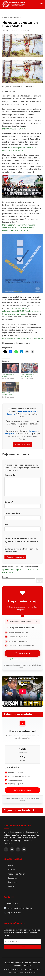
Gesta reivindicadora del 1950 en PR (9, 394)
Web (6, 524)
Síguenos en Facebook (19, 810)
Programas (12, 878)
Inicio (4, 17)
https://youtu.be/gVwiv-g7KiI (14, 129)
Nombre (8, 502)
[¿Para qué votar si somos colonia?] (29, 368)
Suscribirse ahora (23, 790)
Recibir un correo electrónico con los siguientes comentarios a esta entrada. (21, 540)
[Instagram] (18, 849)
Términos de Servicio (32, 969)
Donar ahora (23, 653)
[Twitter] (12, 849)
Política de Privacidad (13, 969)
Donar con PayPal (22, 444)
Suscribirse (22, 947)
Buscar (5, 577)
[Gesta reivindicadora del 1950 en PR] (10, 387)
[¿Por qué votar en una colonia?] (10, 368)
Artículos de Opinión (16, 874)
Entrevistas (12, 882)
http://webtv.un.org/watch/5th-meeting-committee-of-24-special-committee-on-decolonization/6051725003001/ (18, 228)
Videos (11, 886)
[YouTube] (24, 849)
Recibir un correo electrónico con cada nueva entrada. (21, 550)
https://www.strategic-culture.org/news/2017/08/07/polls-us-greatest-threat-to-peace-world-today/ (22, 311)
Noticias (11, 869)
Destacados (14, 17)
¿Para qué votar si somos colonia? (27, 375)
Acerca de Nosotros (28, 972)
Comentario (10, 475)
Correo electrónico (13, 513)
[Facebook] (6, 849)
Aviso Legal (13, 972)
